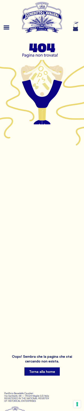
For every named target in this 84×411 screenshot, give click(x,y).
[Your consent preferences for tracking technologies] (77, 404)
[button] (6, 27)
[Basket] (76, 26)
